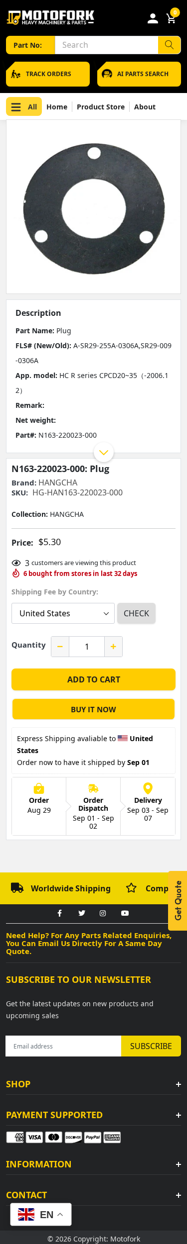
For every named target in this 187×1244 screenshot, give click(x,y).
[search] (169, 45)
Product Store (101, 106)
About (145, 106)
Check (136, 613)
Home (56, 106)
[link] (60, 914)
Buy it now (93, 709)
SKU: (19, 492)
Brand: (23, 482)
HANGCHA (57, 482)
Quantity (28, 645)
